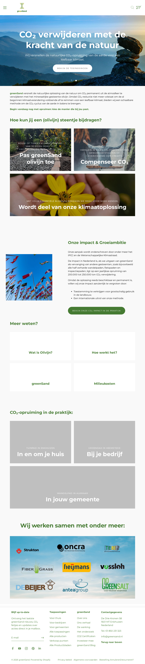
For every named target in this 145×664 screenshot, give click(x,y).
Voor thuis (55, 618)
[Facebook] (12, 648)
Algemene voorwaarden (85, 660)
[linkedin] (40, 648)
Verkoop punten (59, 640)
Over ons (82, 618)
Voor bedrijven (58, 622)
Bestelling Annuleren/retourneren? (116, 660)
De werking (83, 627)
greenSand (24, 660)
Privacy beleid (65, 660)
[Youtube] (19, 648)
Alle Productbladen (60, 645)
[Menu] (5, 8)
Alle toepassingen (60, 631)
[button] (71, 80)
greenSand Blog (86, 645)
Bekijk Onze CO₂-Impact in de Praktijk (96, 311)
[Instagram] (26, 648)
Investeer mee (85, 640)
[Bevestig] (42, 637)
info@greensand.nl (112, 636)
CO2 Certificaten (86, 636)
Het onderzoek (85, 631)
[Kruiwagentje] (139, 7)
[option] (72, 50)
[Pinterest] (33, 648)
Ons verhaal (83, 622)
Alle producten (58, 636)
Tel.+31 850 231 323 (111, 631)
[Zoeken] (134, 7)
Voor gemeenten (59, 627)
